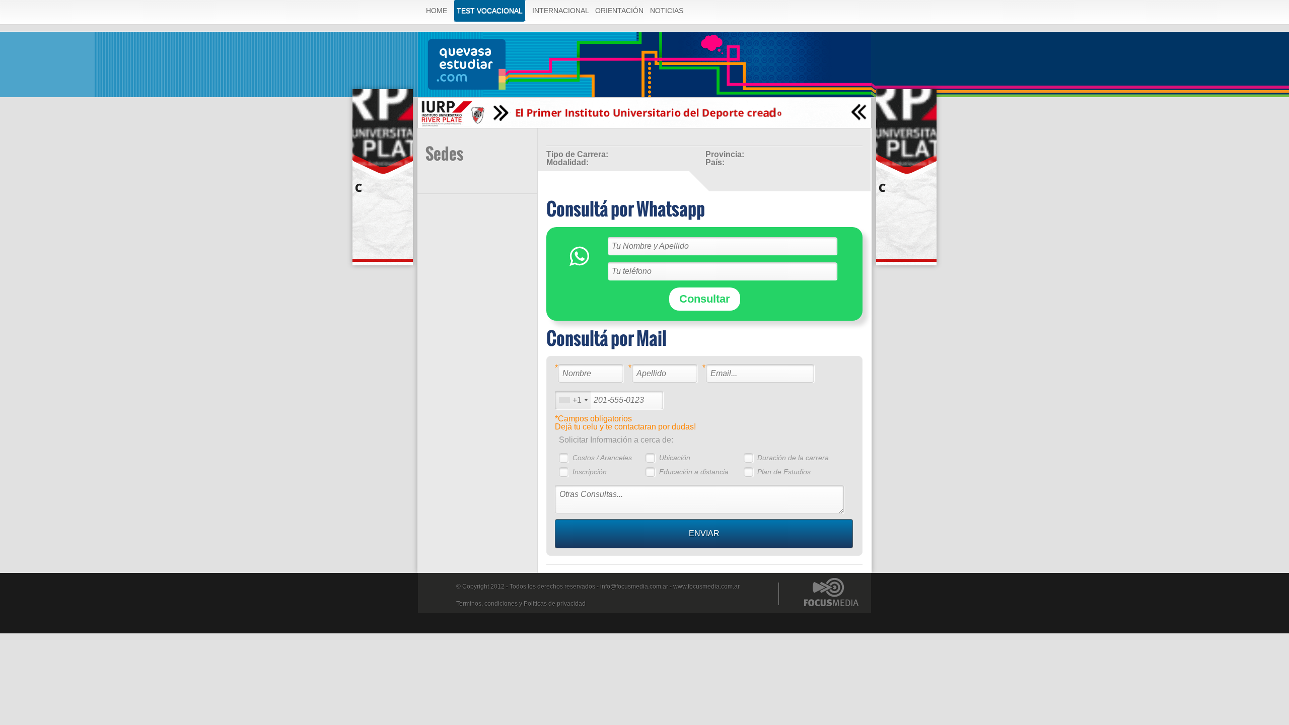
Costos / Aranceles (602, 458)
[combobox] (573, 400)
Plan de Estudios (784, 472)
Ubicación (674, 458)
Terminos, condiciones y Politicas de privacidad (521, 603)
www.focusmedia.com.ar (706, 586)
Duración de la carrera (793, 458)
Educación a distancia (694, 472)
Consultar (704, 299)
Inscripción (589, 472)
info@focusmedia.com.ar (634, 586)
